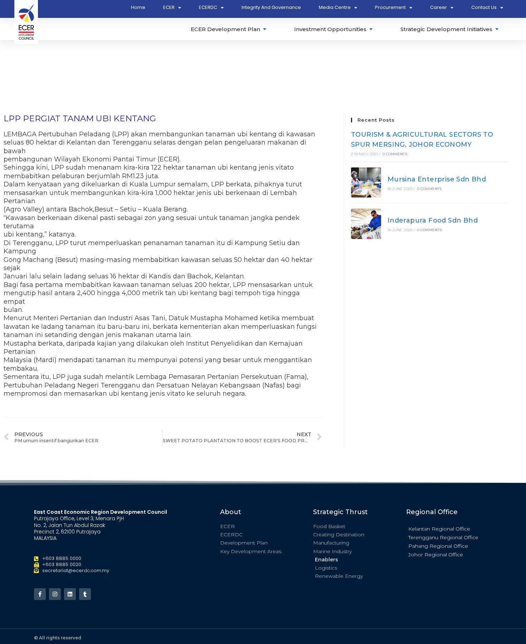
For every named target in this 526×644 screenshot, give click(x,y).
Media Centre (335, 7)
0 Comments (395, 154)
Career (438, 7)
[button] (449, 528)
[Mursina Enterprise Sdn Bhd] (366, 182)
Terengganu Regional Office (443, 537)
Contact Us (484, 7)
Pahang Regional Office (438, 546)
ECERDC (208, 7)
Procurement (390, 7)
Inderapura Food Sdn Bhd (433, 220)
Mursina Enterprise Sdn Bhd (437, 179)
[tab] (229, 29)
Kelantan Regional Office (439, 529)
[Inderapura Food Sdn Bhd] (366, 224)
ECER (169, 7)
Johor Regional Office (435, 554)
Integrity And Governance (271, 7)
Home (138, 7)
